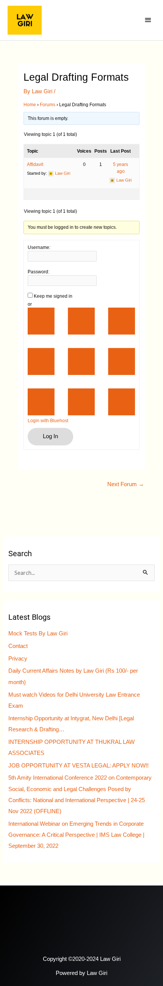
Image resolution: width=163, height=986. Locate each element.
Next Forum (125, 484)
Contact (18, 646)
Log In (50, 436)
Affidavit (35, 164)
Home (30, 104)
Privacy (17, 659)
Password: (38, 271)
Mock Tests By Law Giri (37, 633)
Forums (47, 104)
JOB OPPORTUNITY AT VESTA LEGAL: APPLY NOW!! (78, 766)
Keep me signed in (53, 296)
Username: (39, 247)
